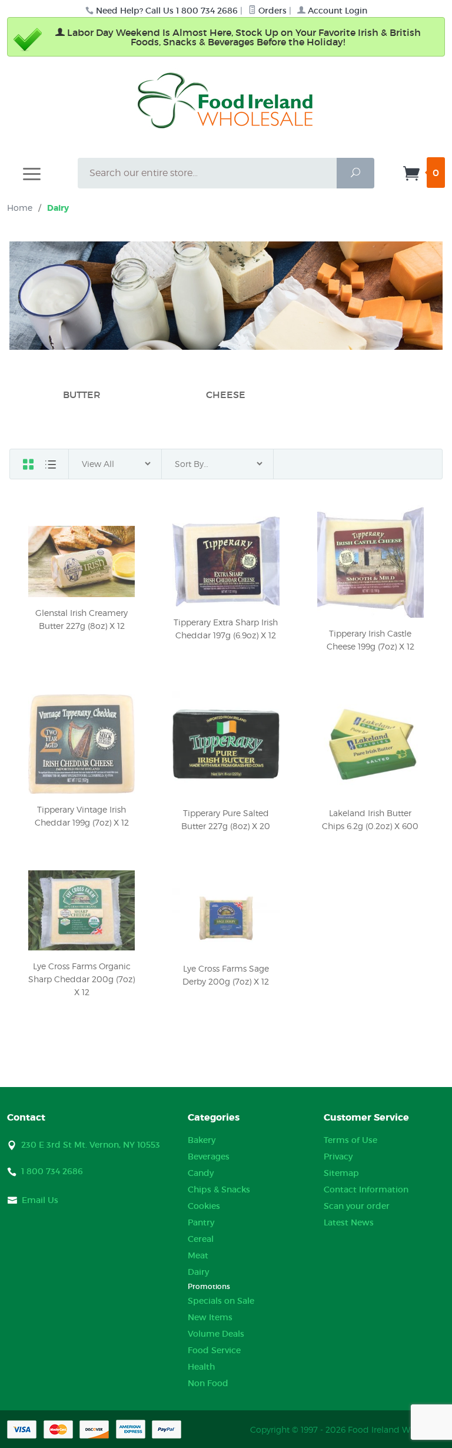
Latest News (349, 1222)
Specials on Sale (221, 1300)
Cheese (225, 394)
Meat (198, 1255)
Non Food (208, 1383)
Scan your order (357, 1206)
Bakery (201, 1140)
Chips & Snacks (219, 1189)
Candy (201, 1173)
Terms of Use (350, 1140)
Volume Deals (216, 1333)
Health (201, 1366)
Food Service (214, 1350)
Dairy (198, 1272)
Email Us (40, 1200)
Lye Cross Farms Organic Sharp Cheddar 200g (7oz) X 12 (81, 979)
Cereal (201, 1239)
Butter (82, 394)
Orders (271, 10)
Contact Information (366, 1189)
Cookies (204, 1206)
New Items (210, 1317)
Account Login (336, 10)
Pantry (201, 1222)
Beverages (209, 1156)
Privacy (338, 1156)
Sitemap (341, 1173)
